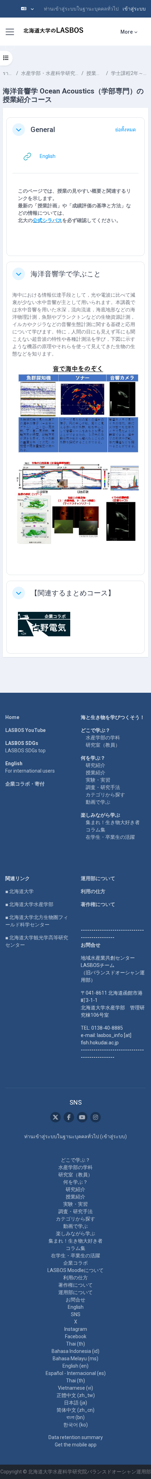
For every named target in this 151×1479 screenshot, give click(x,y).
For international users (30, 771)
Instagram (75, 1329)
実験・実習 (98, 780)
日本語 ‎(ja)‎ (75, 1402)
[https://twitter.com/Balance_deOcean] (55, 1117)
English (76, 1307)
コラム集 (95, 829)
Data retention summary (75, 1437)
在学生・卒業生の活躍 (110, 837)
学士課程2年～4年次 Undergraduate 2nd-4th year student (129, 73)
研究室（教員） (103, 745)
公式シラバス (47, 220)
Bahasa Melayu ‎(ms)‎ (75, 1358)
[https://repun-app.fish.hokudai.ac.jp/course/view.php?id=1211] (44, 624)
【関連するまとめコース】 (73, 593)
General (43, 129)
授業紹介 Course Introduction (95, 73)
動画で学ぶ (98, 802)
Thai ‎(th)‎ (75, 1344)
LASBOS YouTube (25, 730)
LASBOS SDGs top (25, 750)
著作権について (98, 904)
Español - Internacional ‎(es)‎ (76, 1373)
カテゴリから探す (105, 794)
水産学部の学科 (103, 737)
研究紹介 (95, 765)
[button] (27, 8)
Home (12, 717)
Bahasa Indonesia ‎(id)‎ (75, 1351)
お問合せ (75, 1299)
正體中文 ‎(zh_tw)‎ (76, 1395)
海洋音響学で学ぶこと (66, 274)
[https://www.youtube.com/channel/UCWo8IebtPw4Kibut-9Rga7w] (82, 1117)
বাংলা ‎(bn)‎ (75, 1417)
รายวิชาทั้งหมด (8, 73)
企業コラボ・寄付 (25, 784)
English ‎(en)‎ (75, 1366)
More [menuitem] (126, 32)
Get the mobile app (76, 1444)
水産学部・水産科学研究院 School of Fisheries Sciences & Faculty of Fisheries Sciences (50, 73)
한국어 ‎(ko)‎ (75, 1425)
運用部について (98, 878)
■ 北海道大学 (19, 891)
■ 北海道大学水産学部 (29, 904)
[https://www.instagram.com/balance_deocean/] (95, 1117)
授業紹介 (95, 772)
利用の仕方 (93, 891)
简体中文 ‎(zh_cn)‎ (75, 1410)
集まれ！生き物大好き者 (113, 822)
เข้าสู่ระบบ (134, 9)
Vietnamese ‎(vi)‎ (75, 1388)
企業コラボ (75, 1263)
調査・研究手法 (103, 787)
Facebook (75, 1336)
